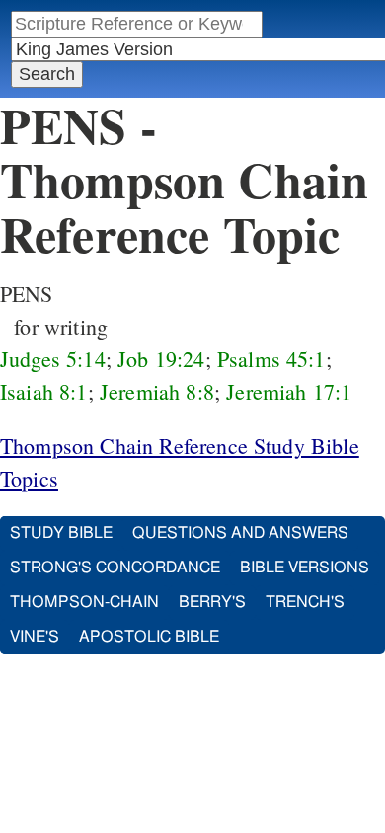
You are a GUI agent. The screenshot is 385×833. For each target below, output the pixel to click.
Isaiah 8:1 (44, 391)
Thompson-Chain (84, 602)
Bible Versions (304, 567)
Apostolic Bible (149, 636)
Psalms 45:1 (271, 358)
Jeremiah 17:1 (288, 391)
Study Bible (61, 533)
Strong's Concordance (115, 567)
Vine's (34, 636)
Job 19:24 (160, 358)
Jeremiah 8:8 (157, 391)
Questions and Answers (240, 533)
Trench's (305, 602)
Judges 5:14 (53, 358)
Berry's (212, 602)
